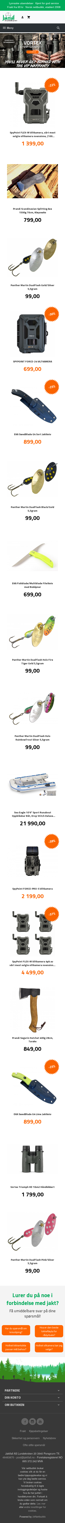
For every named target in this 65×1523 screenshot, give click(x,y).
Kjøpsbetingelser (38, 1431)
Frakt (23, 1431)
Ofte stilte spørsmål (34, 1445)
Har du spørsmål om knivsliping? (16, 1330)
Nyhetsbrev (49, 1438)
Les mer (41, 1503)
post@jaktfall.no (25, 1457)
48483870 (8, 1457)
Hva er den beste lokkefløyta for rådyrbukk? (49, 1331)
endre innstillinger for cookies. (35, 1508)
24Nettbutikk (39, 1516)
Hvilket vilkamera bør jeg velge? (49, 1347)
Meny (10, 28)
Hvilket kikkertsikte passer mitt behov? (15, 1347)
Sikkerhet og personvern (26, 1438)
